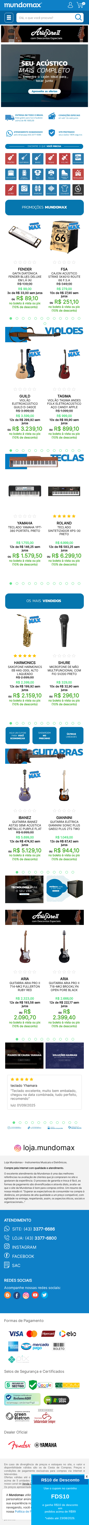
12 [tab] (77, 319)
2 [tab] (15, 319)
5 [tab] (33, 319)
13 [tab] (43, 324)
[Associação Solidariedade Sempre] (45, 1417)
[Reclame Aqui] (23, 1401)
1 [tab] (9, 319)
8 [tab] (52, 319)
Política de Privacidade (30, 1511)
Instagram (24, 1247)
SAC (16, 1265)
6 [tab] (40, 319)
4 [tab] (27, 319)
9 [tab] (58, 319)
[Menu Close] (9, 17)
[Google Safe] (42, 1386)
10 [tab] (65, 319)
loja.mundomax (48, 1147)
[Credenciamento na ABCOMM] (68, 1386)
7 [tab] (46, 319)
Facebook (23, 1256)
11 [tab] (71, 319)
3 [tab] (21, 319)
